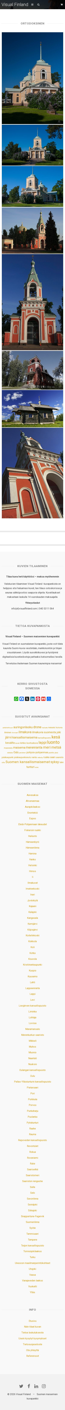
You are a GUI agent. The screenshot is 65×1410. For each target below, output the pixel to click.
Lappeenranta (32, 988)
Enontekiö (32, 812)
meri (47, 747)
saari (52, 757)
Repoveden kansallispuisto (32, 1140)
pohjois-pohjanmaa (37, 752)
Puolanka (32, 1116)
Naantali (32, 1058)
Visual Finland (15, 4)
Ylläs (32, 1292)
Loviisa (32, 1023)
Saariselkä (32, 1169)
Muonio (32, 1052)
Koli (33, 947)
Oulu (16, 752)
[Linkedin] (36, 1386)
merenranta (34, 747)
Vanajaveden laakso (32, 1280)
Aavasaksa (32, 795)
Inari (32, 894)
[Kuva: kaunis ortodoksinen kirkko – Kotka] (32, 78)
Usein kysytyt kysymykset (32, 1338)
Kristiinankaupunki (32, 964)
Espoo (32, 818)
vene (37, 767)
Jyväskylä (32, 900)
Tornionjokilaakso (32, 1251)
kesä (56, 737)
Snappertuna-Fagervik (32, 1216)
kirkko (23, 743)
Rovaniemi (32, 1157)
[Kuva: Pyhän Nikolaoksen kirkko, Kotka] (32, 145)
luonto (53, 742)
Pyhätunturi (32, 1122)
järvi (8, 737)
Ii (32, 877)
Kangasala (32, 918)
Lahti (32, 982)
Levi (32, 999)
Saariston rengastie (32, 1181)
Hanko (32, 859)
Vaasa (32, 1274)
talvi (61, 762)
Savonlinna (32, 1198)
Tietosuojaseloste (32, 1344)
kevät (17, 743)
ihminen (7, 732)
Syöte (32, 1228)
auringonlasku (23, 727)
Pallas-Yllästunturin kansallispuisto (32, 1081)
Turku (32, 1257)
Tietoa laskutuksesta (32, 1332)
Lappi (33, 994)
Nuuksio (32, 1064)
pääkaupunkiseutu (22, 757)
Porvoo (32, 1105)
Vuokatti (32, 1286)
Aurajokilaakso (32, 806)
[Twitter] (21, 1386)
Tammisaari (32, 1233)
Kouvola (32, 959)
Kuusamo (32, 976)
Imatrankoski (32, 888)
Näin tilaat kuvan (32, 1326)
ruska (46, 757)
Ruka (32, 1163)
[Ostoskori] (61, 4)
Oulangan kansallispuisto (32, 1070)
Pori (32, 1093)
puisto (51, 752)
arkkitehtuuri (8, 728)
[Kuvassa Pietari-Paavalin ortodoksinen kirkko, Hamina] (32, 473)
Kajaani (32, 906)
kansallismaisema (24, 737)
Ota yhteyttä (32, 1350)
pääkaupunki (7, 757)
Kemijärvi (32, 923)
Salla (32, 1187)
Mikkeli (32, 1040)
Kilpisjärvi (32, 929)
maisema (19, 747)
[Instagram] (44, 1386)
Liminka (32, 1011)
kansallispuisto (44, 738)
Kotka (32, 953)
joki (59, 732)
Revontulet (32, 1146)
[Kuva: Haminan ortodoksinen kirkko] (32, 302)
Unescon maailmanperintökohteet (32, 1263)
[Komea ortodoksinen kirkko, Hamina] (32, 230)
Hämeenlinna (32, 847)
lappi (43, 742)
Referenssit (32, 1356)
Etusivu (32, 1321)
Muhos (32, 1046)
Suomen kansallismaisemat (27, 762)
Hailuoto (32, 836)
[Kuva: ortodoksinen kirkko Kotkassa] (32, 186)
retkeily (40, 757)
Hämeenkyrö (32, 842)
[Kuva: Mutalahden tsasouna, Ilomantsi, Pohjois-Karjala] (32, 370)
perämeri (22, 753)
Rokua (32, 1152)
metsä (56, 747)
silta (3, 762)
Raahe (32, 1128)
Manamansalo (32, 1029)
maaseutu (8, 748)
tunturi (30, 767)
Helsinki (51, 727)
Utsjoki (32, 1269)
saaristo (59, 757)
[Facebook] (29, 1386)
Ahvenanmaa (32, 801)
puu (56, 752)
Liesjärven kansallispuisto (32, 1005)
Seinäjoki (32, 1204)
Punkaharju (32, 1111)
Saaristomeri (32, 1175)
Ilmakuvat (33, 882)
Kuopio (32, 970)
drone (37, 727)
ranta (34, 757)
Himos (32, 871)
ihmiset (15, 733)
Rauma (32, 1134)
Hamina (32, 853)
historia (59, 727)
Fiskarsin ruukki (32, 830)
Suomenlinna (32, 1222)
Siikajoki (32, 1210)
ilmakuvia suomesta (44, 732)
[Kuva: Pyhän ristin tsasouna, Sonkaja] (32, 408)
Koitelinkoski (32, 935)
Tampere (32, 1239)
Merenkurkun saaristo (32, 1035)
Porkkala (32, 1099)
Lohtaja (32, 1017)
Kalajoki (32, 912)
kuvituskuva (32, 743)
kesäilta (10, 742)
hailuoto (45, 728)
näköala (10, 753)
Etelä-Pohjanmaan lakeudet (32, 824)
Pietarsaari (32, 1087)
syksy (54, 762)
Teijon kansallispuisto (32, 1245)
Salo (32, 1192)
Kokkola (32, 941)
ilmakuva (25, 732)
